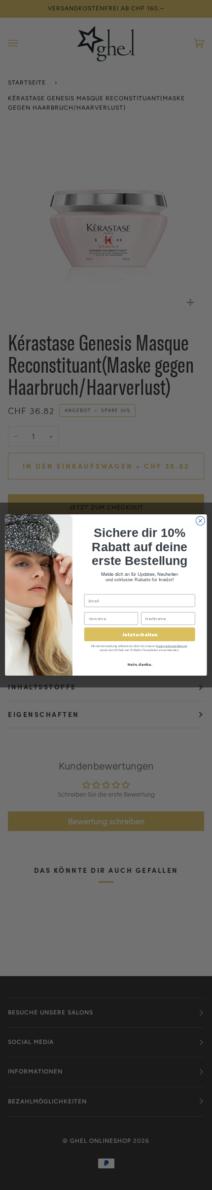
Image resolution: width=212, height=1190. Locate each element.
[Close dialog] (200, 520)
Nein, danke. (139, 664)
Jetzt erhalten (140, 634)
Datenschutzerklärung (171, 646)
